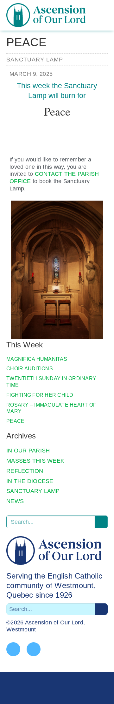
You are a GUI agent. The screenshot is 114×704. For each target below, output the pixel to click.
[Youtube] (34, 649)
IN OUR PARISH (28, 450)
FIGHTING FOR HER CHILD (39, 395)
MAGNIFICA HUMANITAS (36, 359)
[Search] (101, 522)
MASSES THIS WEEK (35, 461)
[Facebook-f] (13, 649)
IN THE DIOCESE (30, 481)
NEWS (15, 501)
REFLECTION (24, 471)
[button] (107, 20)
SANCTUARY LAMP (33, 491)
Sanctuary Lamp (34, 59)
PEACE (15, 421)
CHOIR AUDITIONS (29, 368)
